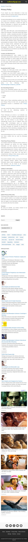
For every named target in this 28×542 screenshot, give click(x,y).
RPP (17, 237)
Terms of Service (21, 531)
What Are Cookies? (15, 165)
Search (17, 220)
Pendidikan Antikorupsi (17, 234)
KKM (22, 244)
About (3, 531)
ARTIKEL (4, 234)
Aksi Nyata (16, 242)
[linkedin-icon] (21, 525)
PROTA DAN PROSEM (6, 244)
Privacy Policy (14, 531)
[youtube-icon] (17, 525)
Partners (14, 533)
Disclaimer (8, 531)
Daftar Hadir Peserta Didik (8, 354)
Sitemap (9, 533)
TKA (14, 244)
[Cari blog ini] (26, 2)
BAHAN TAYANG (19, 239)
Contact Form (15, 16)
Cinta (24, 234)
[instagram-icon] (14, 525)
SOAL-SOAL (4, 239)
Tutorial (21, 237)
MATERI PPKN (11, 237)
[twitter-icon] (10, 525)
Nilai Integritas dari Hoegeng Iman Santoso (12, 381)
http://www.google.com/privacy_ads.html (10, 84)
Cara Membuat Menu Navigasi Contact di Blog (13, 327)
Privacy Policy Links (13, 155)
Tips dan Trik (11, 239)
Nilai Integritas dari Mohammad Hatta (11, 286)
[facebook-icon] (7, 525)
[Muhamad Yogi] (14, 2)
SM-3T (8, 234)
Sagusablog (9, 242)
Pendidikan (4, 237)
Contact (18, 533)
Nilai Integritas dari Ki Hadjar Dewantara (11, 301)
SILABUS (4, 242)
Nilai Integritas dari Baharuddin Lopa (10, 367)
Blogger (18, 244)
